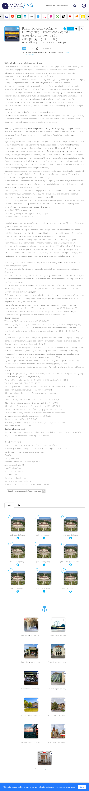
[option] (6, 16)
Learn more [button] (70, 787)
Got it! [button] (82, 787)
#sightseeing (58, 52)
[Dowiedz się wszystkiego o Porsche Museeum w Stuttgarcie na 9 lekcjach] (31, 678)
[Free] (76, 28)
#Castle (51, 52)
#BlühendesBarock (42, 52)
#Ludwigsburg (31, 52)
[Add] (38, 620)
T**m (28, 48)
